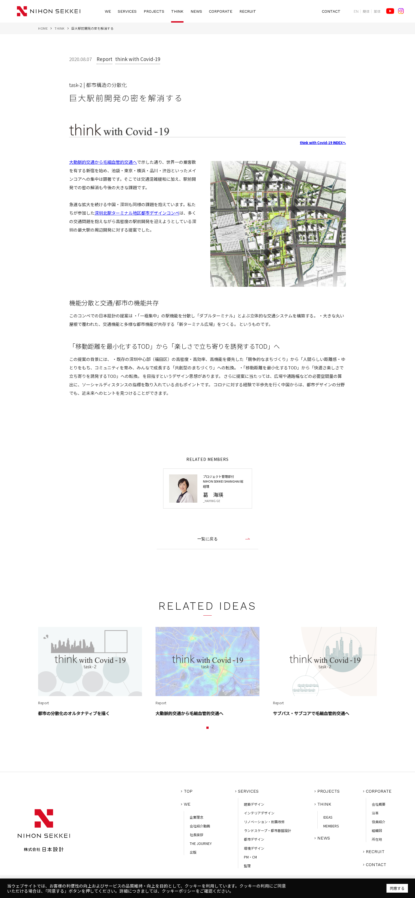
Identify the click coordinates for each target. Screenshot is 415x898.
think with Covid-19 (137, 58)
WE (108, 11)
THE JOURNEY (201, 843)
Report (104, 58)
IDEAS (327, 817)
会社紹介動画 (200, 825)
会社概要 (378, 804)
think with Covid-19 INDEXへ (323, 142)
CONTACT (331, 11)
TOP (188, 791)
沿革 (375, 812)
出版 (193, 852)
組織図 (377, 830)
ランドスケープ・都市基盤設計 (267, 830)
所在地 (377, 839)
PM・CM (250, 857)
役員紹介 (378, 821)
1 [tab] (207, 728)
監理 (247, 865)
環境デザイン (254, 848)
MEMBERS (331, 825)
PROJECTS (154, 11)
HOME (43, 28)
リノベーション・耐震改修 (264, 821)
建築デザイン (254, 804)
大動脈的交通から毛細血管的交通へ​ (103, 162)
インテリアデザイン (259, 812)
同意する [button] (397, 888)
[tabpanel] (90, 672)
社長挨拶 (196, 834)
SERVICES (127, 11)
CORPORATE (220, 11)
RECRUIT (247, 11)
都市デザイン (254, 839)
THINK (177, 11)
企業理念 (196, 817)
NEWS (196, 11)
